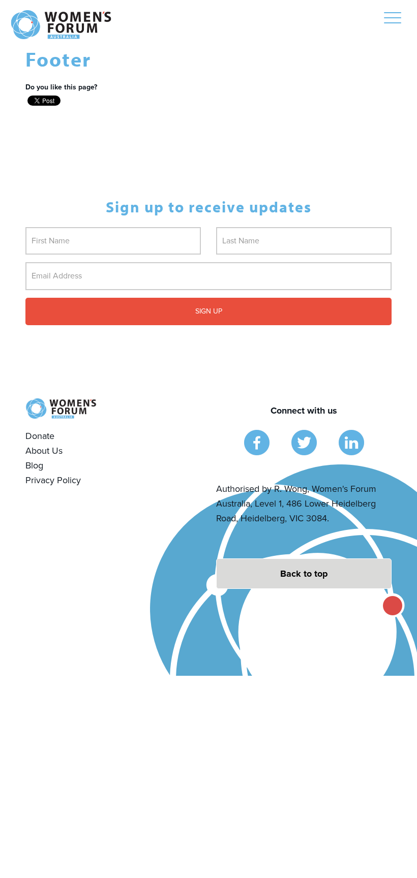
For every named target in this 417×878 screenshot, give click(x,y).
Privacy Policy (53, 480)
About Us (44, 450)
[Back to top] (304, 573)
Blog (34, 465)
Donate (39, 436)
